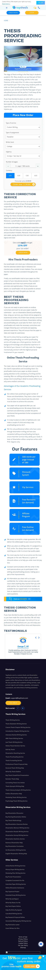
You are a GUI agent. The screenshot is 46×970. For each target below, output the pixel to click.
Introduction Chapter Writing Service (17, 731)
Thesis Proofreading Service (14, 757)
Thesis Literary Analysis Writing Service (18, 790)
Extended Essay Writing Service (16, 895)
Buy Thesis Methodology (13, 820)
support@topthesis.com (19, 698)
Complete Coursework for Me (15, 880)
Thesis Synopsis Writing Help (15, 786)
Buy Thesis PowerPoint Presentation (17, 775)
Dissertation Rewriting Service (15, 753)
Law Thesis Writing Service (14, 742)
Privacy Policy (23, 939)
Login (32, 13)
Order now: (21, 184)
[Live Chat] (41, 944)
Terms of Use (23, 937)
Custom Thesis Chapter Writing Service (18, 727)
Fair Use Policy (23, 945)
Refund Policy (23, 941)
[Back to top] (41, 938)
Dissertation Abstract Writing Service (17, 828)
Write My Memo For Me (13, 902)
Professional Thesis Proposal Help (16, 764)
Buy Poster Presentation (13, 877)
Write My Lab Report (12, 899)
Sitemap (23, 947)
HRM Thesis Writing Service (14, 738)
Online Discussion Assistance (15, 888)
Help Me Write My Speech (14, 910)
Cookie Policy (23, 943)
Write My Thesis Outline (13, 771)
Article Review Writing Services (15, 866)
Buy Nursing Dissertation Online (16, 817)
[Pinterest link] (22, 708)
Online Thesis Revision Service (15, 746)
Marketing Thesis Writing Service (16, 797)
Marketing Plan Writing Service (15, 873)
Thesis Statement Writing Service (16, 724)
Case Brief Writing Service (14, 913)
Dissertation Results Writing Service (17, 831)
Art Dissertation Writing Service (16, 850)
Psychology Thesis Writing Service (16, 801)
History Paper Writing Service (15, 869)
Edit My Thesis (10, 749)
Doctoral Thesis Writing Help (15, 768)
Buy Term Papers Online (13, 906)
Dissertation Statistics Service (15, 839)
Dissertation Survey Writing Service (17, 835)
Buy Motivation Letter (12, 924)
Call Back (13, 703)
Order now (13, 13)
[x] (23, 962)
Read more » (6, 4)
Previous (36, 638)
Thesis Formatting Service (14, 760)
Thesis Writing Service (13, 720)
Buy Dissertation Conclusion (15, 846)
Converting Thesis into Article (15, 782)
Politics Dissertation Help (14, 793)
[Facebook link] (18, 708)
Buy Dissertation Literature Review (17, 824)
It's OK (41, 3)
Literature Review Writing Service (16, 735)
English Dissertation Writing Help (16, 853)
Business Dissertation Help (14, 842)
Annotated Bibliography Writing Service (18, 921)
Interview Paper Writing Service (16, 884)
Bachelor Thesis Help (12, 779)
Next (39, 638)
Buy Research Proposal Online (15, 917)
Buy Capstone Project (12, 891)
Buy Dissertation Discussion (14, 813)
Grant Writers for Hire (12, 928)
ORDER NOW (23, 252)
